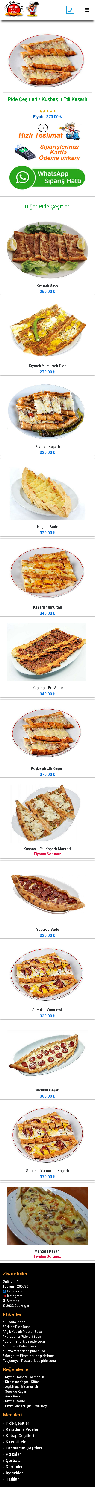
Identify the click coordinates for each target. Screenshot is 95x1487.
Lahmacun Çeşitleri (24, 1448)
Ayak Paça (13, 1396)
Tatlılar (12, 1479)
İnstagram (14, 1296)
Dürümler (14, 1466)
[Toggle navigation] (87, 10)
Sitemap (12, 1301)
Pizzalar (13, 1454)
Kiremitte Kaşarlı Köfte (22, 1382)
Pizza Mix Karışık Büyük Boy (26, 1406)
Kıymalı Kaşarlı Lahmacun (24, 1377)
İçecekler (14, 1472)
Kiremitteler (17, 1441)
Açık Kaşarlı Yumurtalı (21, 1387)
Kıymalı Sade (15, 1401)
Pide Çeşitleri (18, 1423)
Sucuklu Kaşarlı (16, 1391)
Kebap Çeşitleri (20, 1435)
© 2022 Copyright (16, 1306)
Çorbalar (14, 1460)
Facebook (14, 1291)
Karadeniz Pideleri (22, 1429)
